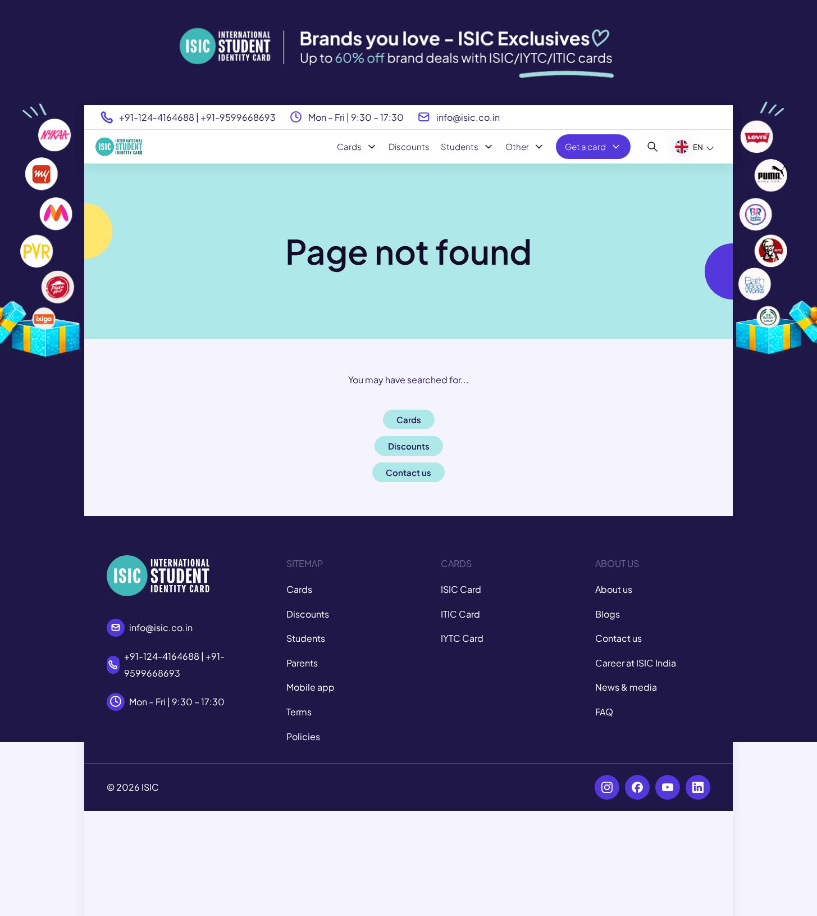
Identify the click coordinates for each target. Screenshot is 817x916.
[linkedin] (698, 787)
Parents (302, 663)
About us (613, 589)
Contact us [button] (408, 472)
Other (517, 146)
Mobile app (310, 687)
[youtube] (667, 787)
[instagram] (607, 787)
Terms (299, 712)
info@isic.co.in (468, 117)
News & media (626, 687)
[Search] (653, 146)
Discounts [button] (409, 446)
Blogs (607, 614)
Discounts (409, 146)
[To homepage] (118, 147)
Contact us (618, 638)
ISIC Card (461, 589)
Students (459, 146)
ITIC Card (460, 614)
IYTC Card (462, 638)
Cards (349, 146)
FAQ (604, 712)
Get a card (585, 146)
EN (698, 147)
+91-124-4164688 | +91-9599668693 (197, 117)
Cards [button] (408, 419)
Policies (303, 736)
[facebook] (637, 787)
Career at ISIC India (635, 663)
